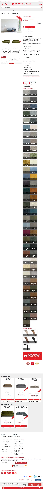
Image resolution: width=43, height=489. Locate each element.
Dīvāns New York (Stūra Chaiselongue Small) (21, 407)
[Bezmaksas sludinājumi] (38, 480)
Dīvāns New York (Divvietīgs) (7, 407)
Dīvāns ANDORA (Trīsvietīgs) (21, 379)
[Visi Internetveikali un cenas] (30, 481)
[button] (2, 41)
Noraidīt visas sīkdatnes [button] (25, 485)
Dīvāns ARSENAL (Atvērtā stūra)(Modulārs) (35, 379)
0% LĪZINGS (3, 56)
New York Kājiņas (27, 328)
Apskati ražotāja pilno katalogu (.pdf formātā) (31, 76)
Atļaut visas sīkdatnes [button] (38, 485)
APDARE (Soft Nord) (27, 88)
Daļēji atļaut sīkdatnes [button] (31, 485)
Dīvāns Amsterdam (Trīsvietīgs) (7, 379)
